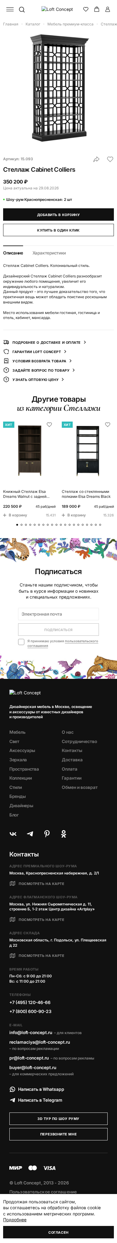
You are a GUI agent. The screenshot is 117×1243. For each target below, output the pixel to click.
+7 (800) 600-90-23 (30, 1011)
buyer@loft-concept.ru (32, 1067)
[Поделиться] (96, 159)
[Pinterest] (47, 834)
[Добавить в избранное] (110, 159)
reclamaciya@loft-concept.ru (39, 1042)
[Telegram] (30, 834)
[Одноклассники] (63, 834)
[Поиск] (21, 9)
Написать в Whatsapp (41, 1089)
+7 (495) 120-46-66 (30, 1002)
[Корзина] (97, 9)
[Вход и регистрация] (108, 9)
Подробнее (15, 1219)
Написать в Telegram (40, 1100)
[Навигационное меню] (10, 9)
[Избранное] (86, 9)
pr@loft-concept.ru (29, 1057)
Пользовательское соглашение (43, 1191)
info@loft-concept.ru (30, 1032)
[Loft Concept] (58, 9)
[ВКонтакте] (13, 834)
